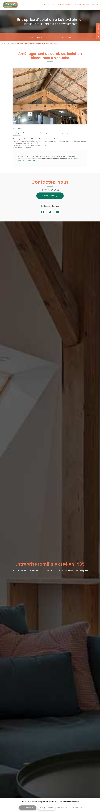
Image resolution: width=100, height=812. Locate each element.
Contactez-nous (65, 37)
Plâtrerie (61, 5)
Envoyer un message (50, 195)
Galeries (86, 5)
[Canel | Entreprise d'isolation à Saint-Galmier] (10, 5)
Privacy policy (76, 808)
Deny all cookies (47, 808)
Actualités (11, 43)
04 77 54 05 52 (52, 189)
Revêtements (77, 5)
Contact (95, 5)
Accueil (46, 5)
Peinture (68, 5)
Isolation (53, 5)
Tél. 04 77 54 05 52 (35, 37)
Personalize (63, 808)
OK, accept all (28, 808)
